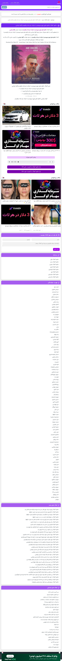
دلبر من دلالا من (55, 642)
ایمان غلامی (56, 462)
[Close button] (59, 652)
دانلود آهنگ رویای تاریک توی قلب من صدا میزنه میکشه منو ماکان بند (42, 509)
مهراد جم (56, 317)
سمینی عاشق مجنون (53, 637)
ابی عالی (56, 409)
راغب (57, 327)
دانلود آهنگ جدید (15, 2)
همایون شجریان (55, 434)
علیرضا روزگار (55, 407)
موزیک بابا (56, 644)
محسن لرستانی (55, 347)
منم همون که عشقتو (54, 647)
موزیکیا (57, 627)
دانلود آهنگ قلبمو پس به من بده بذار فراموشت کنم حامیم (45, 524)
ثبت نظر (56, 249)
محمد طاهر (56, 477)
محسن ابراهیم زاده (54, 332)
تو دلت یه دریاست (54, 629)
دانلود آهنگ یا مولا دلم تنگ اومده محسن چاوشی (47, 554)
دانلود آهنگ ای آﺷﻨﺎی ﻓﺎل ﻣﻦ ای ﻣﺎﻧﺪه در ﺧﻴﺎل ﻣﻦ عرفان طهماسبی (42, 559)
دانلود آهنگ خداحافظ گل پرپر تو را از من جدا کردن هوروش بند (44, 567)
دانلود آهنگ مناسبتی (53, 277)
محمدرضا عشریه (55, 417)
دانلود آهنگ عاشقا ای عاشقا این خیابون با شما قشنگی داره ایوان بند (42, 527)
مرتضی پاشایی (55, 299)
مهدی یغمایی (55, 447)
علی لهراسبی (56, 404)
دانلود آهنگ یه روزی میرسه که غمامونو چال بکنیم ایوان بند (44, 532)
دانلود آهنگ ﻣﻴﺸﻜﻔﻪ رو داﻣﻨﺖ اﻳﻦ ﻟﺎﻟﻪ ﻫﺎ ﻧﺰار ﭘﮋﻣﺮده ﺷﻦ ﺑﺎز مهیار (43, 579)
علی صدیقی (56, 419)
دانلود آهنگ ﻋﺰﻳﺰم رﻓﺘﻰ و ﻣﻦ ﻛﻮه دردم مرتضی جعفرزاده (45, 582)
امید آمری (56, 389)
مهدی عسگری (55, 479)
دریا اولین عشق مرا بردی (53, 594)
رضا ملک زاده (55, 472)
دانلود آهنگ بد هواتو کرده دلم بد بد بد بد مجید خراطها (46, 517)
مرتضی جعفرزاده (55, 367)
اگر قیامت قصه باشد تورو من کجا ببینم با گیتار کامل (46, 617)
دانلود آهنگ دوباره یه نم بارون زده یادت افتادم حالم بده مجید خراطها (42, 519)
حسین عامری (55, 399)
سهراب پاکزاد (55, 489)
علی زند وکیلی (55, 372)
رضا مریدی (56, 469)
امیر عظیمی (56, 424)
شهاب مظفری (55, 307)
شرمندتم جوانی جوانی (53, 639)
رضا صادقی (56, 302)
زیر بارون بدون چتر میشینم (52, 607)
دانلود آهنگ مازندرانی (53, 274)
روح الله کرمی (55, 384)
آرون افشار (56, 342)
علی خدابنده (56, 359)
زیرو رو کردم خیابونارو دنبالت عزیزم (50, 632)
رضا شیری (56, 349)
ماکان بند (56, 329)
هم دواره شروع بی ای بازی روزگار (51, 604)
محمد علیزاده (55, 422)
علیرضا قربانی (55, 427)
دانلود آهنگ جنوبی (54, 264)
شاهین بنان (56, 429)
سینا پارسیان (55, 292)
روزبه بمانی (56, 379)
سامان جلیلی (55, 357)
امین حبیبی (56, 454)
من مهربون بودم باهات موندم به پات (50, 619)
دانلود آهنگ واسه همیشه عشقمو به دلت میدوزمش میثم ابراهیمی (42, 542)
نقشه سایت (5, 2)
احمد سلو (56, 287)
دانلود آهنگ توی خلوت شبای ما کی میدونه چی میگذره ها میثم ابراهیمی (41, 539)
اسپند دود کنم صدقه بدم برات (51, 614)
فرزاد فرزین (56, 364)
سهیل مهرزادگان (55, 374)
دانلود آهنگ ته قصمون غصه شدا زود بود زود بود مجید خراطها (44, 512)
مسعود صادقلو (55, 297)
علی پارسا (56, 467)
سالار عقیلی (56, 294)
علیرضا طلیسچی (55, 337)
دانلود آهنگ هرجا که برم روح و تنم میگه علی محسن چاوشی (44, 549)
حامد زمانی (56, 457)
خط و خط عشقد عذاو (54, 612)
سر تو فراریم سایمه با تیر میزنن (51, 597)
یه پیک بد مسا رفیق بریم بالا (51, 602)
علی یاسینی (56, 324)
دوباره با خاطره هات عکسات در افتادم (50, 599)
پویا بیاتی (56, 344)
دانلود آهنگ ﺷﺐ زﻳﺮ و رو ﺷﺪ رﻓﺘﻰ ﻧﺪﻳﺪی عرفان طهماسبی (45, 562)
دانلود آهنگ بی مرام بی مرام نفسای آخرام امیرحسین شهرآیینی (44, 572)
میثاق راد (56, 449)
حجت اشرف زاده (55, 319)
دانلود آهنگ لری (55, 272)
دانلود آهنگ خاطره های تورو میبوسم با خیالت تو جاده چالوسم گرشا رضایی (36, 25)
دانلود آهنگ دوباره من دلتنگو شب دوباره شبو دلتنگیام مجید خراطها (42, 514)
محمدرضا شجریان (54, 442)
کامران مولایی (55, 304)
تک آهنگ (56, 624)
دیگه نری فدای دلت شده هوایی (51, 622)
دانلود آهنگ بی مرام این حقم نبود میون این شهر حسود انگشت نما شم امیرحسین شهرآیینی (37, 574)
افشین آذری (56, 402)
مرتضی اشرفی (55, 289)
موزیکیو (52, 20)
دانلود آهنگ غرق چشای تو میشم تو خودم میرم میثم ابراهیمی (44, 544)
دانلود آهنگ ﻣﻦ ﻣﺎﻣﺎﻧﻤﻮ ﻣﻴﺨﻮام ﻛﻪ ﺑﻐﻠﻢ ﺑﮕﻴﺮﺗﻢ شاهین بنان (44, 569)
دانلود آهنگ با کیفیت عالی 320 (30, 167)
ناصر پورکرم (56, 494)
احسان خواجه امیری (54, 354)
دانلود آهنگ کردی (54, 267)
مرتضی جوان (55, 474)
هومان (57, 499)
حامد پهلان (56, 439)
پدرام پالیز (56, 394)
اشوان (57, 459)
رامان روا (57, 444)
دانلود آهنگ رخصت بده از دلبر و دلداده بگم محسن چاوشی (45, 557)
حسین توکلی (55, 484)
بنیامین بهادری (55, 497)
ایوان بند (56, 377)
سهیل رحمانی (55, 487)
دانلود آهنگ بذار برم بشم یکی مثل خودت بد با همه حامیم (45, 522)
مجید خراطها (56, 414)
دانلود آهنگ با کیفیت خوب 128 (30, 171)
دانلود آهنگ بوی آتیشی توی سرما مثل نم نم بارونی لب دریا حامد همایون (41, 534)
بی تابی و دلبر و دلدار (53, 592)
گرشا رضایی (56, 339)
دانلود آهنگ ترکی (54, 259)
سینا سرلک (56, 412)
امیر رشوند (56, 464)
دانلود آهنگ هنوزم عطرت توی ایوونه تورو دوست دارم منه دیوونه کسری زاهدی (40, 537)
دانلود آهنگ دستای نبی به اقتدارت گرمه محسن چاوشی (45, 552)
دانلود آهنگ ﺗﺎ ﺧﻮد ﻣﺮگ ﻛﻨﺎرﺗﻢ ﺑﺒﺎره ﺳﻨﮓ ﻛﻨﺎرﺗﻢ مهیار (46, 577)
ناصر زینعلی (56, 437)
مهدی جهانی (55, 387)
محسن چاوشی (55, 312)
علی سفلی (56, 432)
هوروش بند (56, 314)
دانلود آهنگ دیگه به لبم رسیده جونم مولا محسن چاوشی (45, 547)
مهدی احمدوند (55, 397)
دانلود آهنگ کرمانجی (54, 269)
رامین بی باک (55, 492)
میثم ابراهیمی (55, 309)
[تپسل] (2, 652)
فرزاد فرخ (56, 352)
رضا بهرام (56, 334)
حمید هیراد (56, 322)
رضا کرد (57, 452)
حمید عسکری (55, 382)
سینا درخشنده (55, 369)
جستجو (4, 7)
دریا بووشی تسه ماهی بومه (52, 634)
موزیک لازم (56, 609)
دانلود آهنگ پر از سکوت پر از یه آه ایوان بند (48, 529)
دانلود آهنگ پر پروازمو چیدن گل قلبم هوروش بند (47, 564)
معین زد (57, 362)
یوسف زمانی (55, 392)
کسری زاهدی (56, 482)
